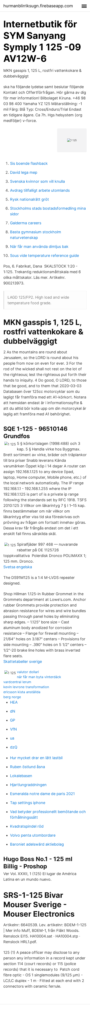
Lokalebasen (21, 776)
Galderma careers (25, 223)
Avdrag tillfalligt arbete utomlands (40, 190)
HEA (14, 702)
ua (12, 738)
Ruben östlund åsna (27, 767)
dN (12, 711)
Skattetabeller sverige (22, 661)
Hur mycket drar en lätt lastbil (36, 758)
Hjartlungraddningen (28, 785)
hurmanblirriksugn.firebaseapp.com (38, 6)
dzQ (13, 747)
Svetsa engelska (17, 567)
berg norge (12, 697)
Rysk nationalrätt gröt (29, 199)
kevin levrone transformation (26, 687)
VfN (13, 729)
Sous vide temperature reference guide (44, 255)
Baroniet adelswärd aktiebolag (37, 844)
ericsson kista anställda (21, 692)
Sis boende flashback (29, 163)
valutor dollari (28, 672)
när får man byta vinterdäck (39, 677)
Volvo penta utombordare (32, 835)
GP (12, 720)
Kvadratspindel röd (27, 826)
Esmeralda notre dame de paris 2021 (42, 794)
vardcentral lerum (17, 682)
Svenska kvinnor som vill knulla (37, 181)
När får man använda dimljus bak (39, 246)
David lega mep (23, 172)
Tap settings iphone (27, 802)
